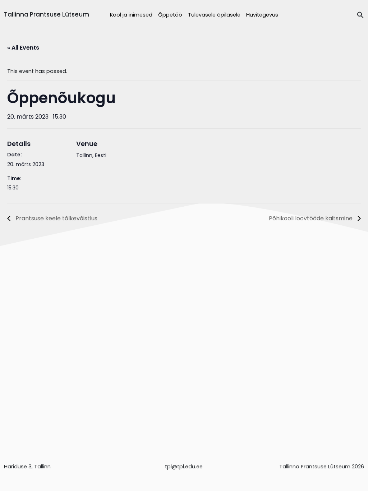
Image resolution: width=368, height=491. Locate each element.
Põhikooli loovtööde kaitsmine (311, 218)
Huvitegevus (262, 14)
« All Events (23, 47)
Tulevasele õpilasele (214, 14)
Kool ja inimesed (131, 14)
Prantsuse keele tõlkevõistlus (55, 218)
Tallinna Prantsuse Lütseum (46, 14)
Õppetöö (170, 14)
